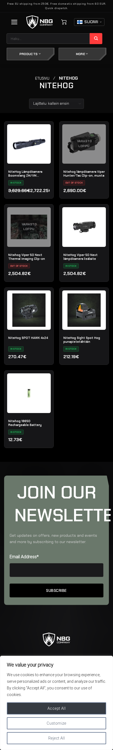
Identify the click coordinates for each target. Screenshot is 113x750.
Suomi (91, 22)
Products (29, 54)
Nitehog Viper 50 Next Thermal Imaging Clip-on (26, 257)
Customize (56, 723)
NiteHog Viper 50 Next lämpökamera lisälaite (80, 257)
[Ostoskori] (64, 22)
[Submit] (96, 38)
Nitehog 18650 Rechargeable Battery (25, 423)
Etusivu (42, 78)
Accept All (56, 708)
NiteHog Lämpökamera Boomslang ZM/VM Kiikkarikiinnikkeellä (25, 173)
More (81, 54)
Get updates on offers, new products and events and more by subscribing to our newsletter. (53, 538)
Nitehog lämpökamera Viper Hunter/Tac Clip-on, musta (84, 173)
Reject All (56, 738)
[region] (56, 703)
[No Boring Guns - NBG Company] (39, 22)
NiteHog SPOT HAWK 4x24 (28, 338)
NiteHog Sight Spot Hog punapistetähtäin (81, 340)
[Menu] (14, 22)
